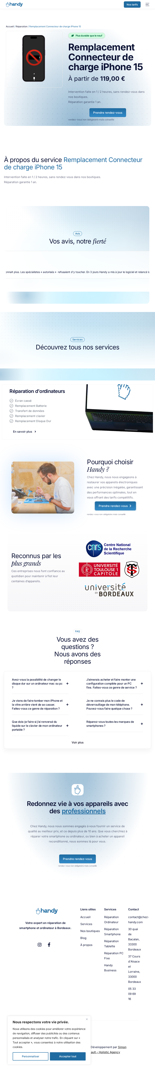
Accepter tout (67, 1056)
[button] (77, 742)
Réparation (21, 26)
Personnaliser (30, 1056)
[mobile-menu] (146, 4)
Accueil (10, 26)
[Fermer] (86, 1019)
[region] (49, 1040)
